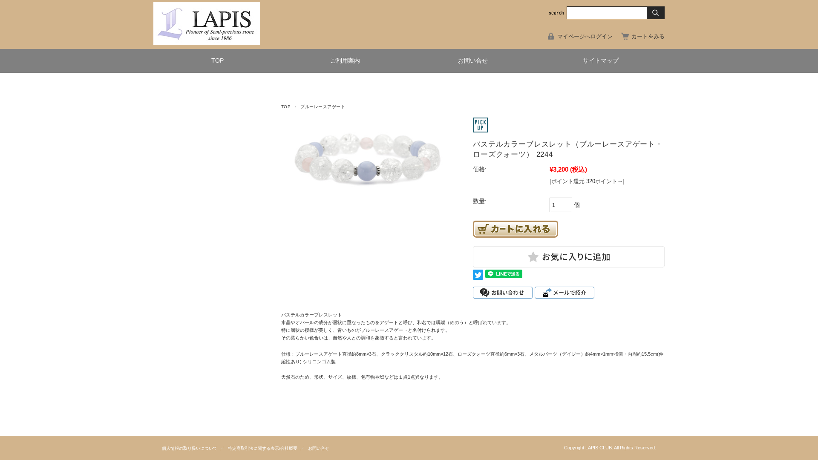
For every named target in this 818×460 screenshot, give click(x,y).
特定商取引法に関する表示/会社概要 (262, 448)
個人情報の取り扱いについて (189, 448)
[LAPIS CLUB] (206, 42)
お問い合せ (473, 61)
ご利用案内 (345, 61)
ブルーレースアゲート (322, 106)
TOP (217, 61)
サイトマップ (601, 61)
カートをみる (648, 36)
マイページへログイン (585, 36)
